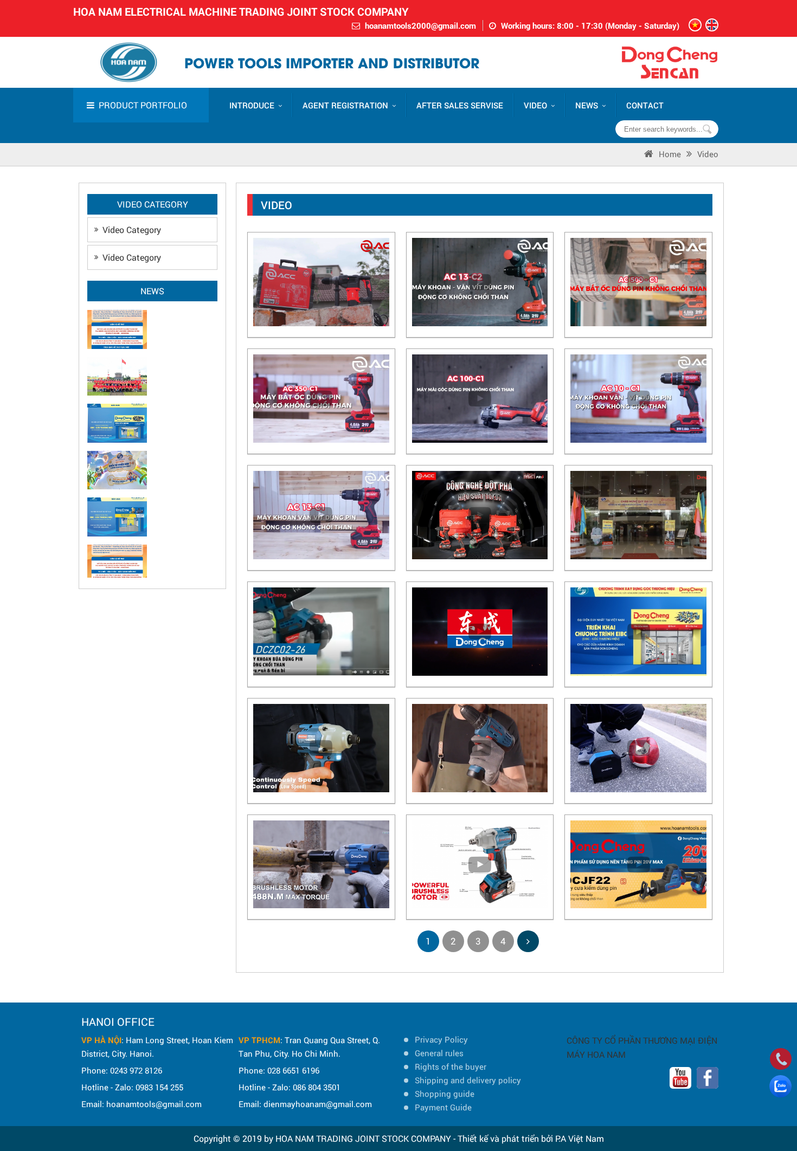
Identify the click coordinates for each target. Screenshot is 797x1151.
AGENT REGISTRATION (345, 105)
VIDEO (535, 105)
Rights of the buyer (450, 1066)
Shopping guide (444, 1093)
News (586, 105)
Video (707, 153)
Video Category (131, 229)
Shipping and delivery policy (468, 1080)
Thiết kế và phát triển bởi (505, 1138)
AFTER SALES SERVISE (459, 105)
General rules (439, 1052)
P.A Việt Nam (579, 1138)
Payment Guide (443, 1107)
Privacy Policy (441, 1039)
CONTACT (645, 105)
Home (670, 153)
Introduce (251, 105)
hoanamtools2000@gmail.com (420, 25)
